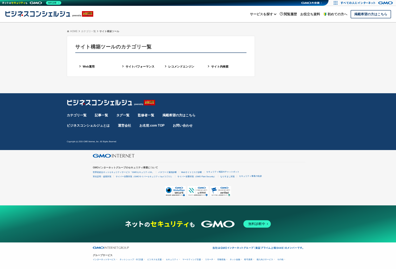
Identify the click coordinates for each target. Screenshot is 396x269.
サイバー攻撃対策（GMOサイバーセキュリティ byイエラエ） (144, 176)
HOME (74, 31)
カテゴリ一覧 (88, 31)
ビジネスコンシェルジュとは (88, 125)
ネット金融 (235, 259)
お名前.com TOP (152, 125)
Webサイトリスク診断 (191, 172)
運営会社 (124, 125)
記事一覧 (101, 115)
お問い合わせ (183, 125)
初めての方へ (337, 14)
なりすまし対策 (227, 176)
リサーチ (209, 259)
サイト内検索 (220, 66)
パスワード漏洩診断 (167, 172)
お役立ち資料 (310, 14)
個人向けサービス (265, 259)
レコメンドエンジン (181, 66)
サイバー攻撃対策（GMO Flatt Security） (196, 176)
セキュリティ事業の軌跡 (250, 176)
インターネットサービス (104, 259)
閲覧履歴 (290, 14)
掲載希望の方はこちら (179, 115)
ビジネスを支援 (154, 259)
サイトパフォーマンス (140, 66)
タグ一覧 (123, 115)
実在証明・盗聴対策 (102, 176)
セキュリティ (172, 259)
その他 (280, 259)
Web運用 (89, 66)
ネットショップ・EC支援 (131, 259)
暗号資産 (248, 259)
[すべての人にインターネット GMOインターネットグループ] (367, 3)
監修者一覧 (146, 115)
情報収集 (221, 259)
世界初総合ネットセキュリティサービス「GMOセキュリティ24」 (123, 172)
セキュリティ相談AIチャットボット (222, 172)
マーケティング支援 (191, 259)
